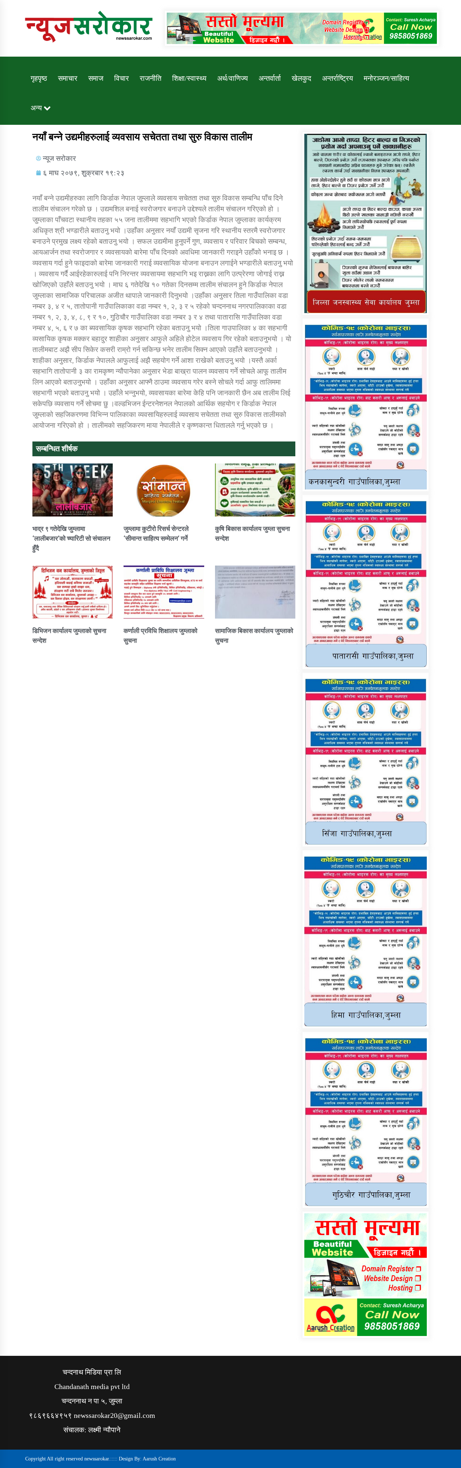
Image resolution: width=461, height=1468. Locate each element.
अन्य (36, 108)
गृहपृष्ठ (39, 78)
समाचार (67, 78)
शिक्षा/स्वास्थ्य (189, 78)
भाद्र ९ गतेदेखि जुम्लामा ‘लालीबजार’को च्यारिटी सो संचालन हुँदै (71, 538)
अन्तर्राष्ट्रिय (337, 78)
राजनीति (150, 78)
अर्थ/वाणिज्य (232, 78)
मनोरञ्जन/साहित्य (386, 78)
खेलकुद (301, 78)
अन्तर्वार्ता (270, 78)
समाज (95, 78)
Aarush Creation (159, 1459)
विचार (121, 78)
